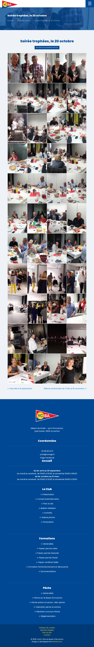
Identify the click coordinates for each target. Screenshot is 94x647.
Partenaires (48, 522)
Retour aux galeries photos (47, 48)
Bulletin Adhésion (48, 508)
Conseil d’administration (48, 499)
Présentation (48, 494)
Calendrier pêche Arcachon (48, 607)
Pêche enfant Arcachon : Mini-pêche (48, 602)
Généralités (48, 544)
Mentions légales (47, 630)
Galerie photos (48, 517)
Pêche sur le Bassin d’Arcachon (48, 598)
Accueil (10, 20)
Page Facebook (47, 457)
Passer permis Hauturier (48, 553)
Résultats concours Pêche (48, 611)
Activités (48, 512)
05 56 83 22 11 (47, 451)
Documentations (48, 571)
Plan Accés (48, 503)
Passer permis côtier (48, 548)
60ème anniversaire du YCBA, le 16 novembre (65, 388)
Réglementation (48, 616)
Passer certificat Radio (48, 562)
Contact (47, 635)
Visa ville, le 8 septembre (19, 388)
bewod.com (57, 641)
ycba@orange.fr (47, 454)
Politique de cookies (47, 628)
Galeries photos (24, 20)
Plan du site (47, 632)
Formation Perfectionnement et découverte (48, 567)
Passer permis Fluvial (48, 557)
